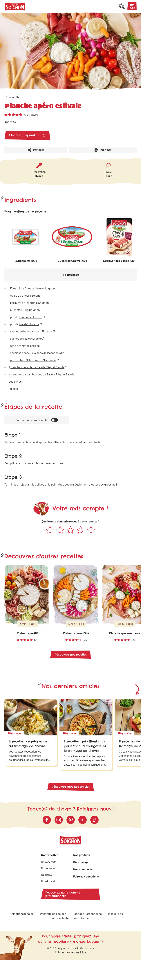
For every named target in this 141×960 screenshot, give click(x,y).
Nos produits (81, 855)
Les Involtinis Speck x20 (119, 260)
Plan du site (115, 913)
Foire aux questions (86, 876)
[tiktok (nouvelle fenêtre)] (94, 820)
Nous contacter (83, 869)
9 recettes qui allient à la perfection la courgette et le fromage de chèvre (85, 746)
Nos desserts (48, 881)
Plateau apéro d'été (76, 633)
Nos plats (46, 874)
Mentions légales (23, 913)
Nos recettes (49, 855)
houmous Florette (30, 317)
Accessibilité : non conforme (70, 918)
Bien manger (81, 862)
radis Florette (32, 338)
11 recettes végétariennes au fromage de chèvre (29, 743)
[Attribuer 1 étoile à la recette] (50, 530)
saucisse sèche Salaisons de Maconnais (35, 352)
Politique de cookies (53, 913)
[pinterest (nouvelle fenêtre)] (70, 820)
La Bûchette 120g (26, 260)
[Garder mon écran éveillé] (54, 420)
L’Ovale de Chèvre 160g (72, 260)
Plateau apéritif (27, 633)
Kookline (81, 952)
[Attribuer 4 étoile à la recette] (81, 530)
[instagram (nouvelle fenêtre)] (59, 820)
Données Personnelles (87, 913)
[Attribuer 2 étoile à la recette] (60, 530)
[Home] (15, 7)
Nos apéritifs (48, 862)
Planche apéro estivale (124, 633)
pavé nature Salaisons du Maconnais (33, 360)
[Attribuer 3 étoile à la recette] (70, 530)
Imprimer (105, 149)
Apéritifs (10, 121)
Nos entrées (48, 868)
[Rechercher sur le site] (121, 6)
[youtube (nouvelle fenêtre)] (82, 820)
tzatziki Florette (29, 324)
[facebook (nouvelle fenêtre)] (47, 820)
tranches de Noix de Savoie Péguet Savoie (37, 367)
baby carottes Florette (37, 331)
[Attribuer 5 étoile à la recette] (91, 530)
